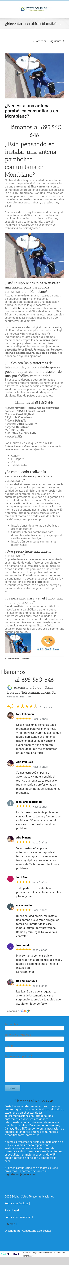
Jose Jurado (23, 945)
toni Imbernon (25, 714)
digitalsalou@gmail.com (20, 1174)
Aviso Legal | (12, 1210)
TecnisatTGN (12, 308)
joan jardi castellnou (29, 802)
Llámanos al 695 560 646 (34, 131)
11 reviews (46, 707)
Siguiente (55, 41)
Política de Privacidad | (19, 1217)
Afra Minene (23, 837)
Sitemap (10, 1224)
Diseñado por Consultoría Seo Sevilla (28, 1230)
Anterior (41, 41)
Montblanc (26, 658)
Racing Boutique (26, 981)
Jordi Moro (22, 877)
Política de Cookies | (17, 1203)
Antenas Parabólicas (13, 658)
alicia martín (24, 905)
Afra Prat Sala (24, 762)
